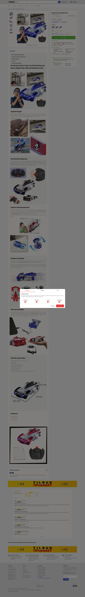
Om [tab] (57, 290)
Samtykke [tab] (27, 290)
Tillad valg (53, 305)
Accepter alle (60, 305)
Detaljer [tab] (42, 290)
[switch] (25, 302)
